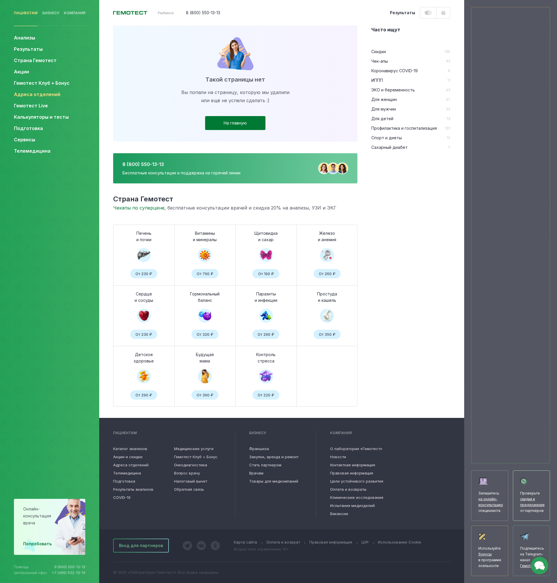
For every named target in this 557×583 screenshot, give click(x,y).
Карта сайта (245, 542)
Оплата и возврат (283, 542)
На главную (235, 122)
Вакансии (339, 513)
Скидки (378, 51)
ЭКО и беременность (393, 89)
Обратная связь (189, 489)
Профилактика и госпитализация (404, 128)
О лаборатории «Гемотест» (356, 448)
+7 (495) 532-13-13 (68, 573)
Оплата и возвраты (348, 489)
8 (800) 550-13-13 (69, 567)
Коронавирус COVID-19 (394, 70)
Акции (21, 72)
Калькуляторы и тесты (41, 117)
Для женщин (384, 99)
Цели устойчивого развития (356, 481)
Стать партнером (265, 465)
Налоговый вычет (190, 481)
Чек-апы (379, 61)
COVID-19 (122, 497)
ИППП (377, 80)
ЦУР (365, 542)
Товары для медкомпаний (273, 481)
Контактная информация (352, 465)
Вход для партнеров (141, 545)
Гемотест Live (31, 106)
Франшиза (259, 448)
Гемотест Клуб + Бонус (42, 83)
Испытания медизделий (352, 505)
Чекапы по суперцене (138, 208)
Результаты (28, 49)
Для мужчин (383, 109)
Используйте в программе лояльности (489, 557)
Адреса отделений (37, 94)
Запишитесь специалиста (490, 502)
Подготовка (124, 481)
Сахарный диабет (389, 147)
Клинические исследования (356, 497)
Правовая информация (351, 473)
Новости (338, 456)
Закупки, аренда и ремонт (274, 456)
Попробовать (37, 543)
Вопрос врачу (187, 473)
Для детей (382, 118)
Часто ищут (385, 30)
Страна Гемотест (35, 60)
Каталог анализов (130, 448)
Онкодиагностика (190, 465)
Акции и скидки (127, 456)
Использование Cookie (399, 542)
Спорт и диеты (386, 137)
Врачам (256, 473)
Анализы (24, 38)
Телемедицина (32, 151)
